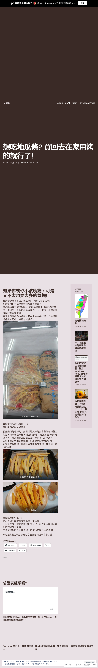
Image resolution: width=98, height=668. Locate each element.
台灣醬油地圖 (80, 322)
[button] (30, 370)
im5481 (6, 103)
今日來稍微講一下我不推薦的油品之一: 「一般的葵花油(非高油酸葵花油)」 (81, 409)
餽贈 (82, 3)
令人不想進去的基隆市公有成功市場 (80, 346)
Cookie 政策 (45, 664)
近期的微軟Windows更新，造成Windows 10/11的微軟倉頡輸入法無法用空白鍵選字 (81, 372)
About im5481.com (67, 103)
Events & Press (87, 103)
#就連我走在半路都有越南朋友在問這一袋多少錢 (27, 534)
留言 (51, 609)
